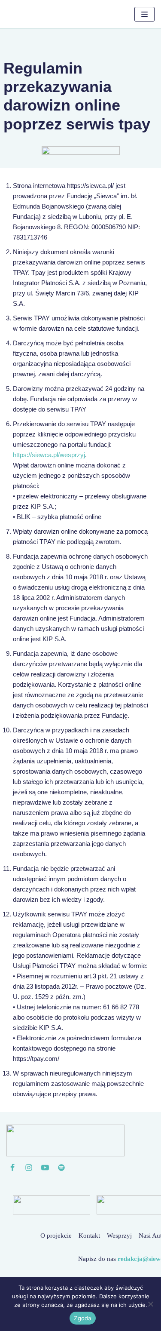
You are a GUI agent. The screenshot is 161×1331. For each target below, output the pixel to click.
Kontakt (89, 1235)
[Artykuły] (61, 1168)
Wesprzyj (119, 1235)
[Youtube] (45, 1168)
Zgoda (82, 1318)
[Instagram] (29, 1168)
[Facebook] (12, 1168)
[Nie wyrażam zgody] (150, 1304)
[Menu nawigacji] (144, 14)
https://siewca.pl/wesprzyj (49, 454)
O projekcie (56, 1235)
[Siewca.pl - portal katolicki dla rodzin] (36, 14)
